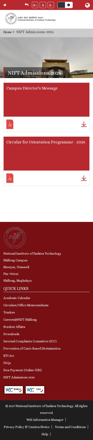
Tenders (9, 312)
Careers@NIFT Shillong (20, 319)
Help (45, 434)
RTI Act (8, 355)
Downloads (11, 334)
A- (51, 5)
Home (7, 32)
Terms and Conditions (70, 427)
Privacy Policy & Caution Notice (27, 427)
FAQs (7, 363)
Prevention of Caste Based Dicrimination (31, 348)
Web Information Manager (44, 420)
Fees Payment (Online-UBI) (22, 370)
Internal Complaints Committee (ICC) (30, 341)
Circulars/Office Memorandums (26, 305)
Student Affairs (14, 327)
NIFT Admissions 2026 (19, 377)
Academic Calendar (16, 298)
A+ (35, 5)
